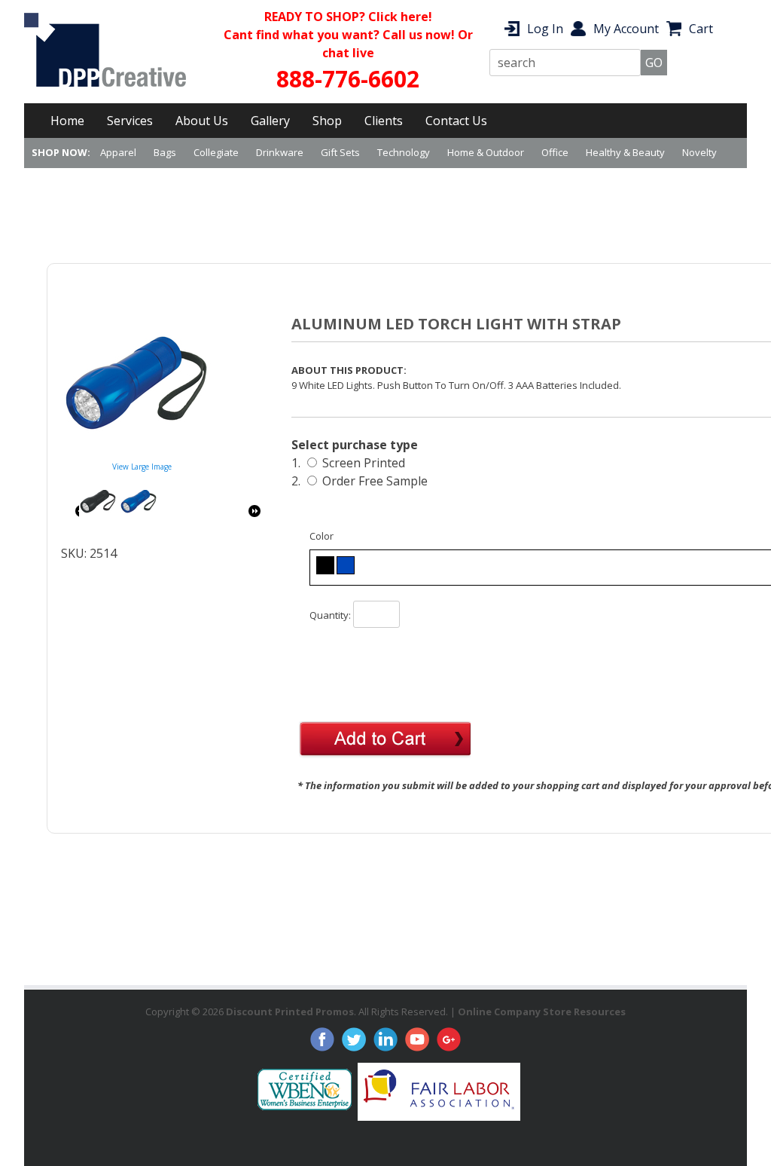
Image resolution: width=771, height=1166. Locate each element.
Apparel (118, 152)
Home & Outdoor (485, 152)
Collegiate (216, 152)
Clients (383, 120)
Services (130, 120)
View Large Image (142, 466)
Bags (165, 152)
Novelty (699, 152)
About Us (201, 120)
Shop (327, 120)
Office (554, 152)
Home (67, 120)
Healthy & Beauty (625, 152)
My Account (626, 28)
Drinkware (279, 152)
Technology (403, 152)
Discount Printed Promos (290, 1011)
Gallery (270, 120)
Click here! (400, 16)
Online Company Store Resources (542, 1011)
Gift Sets (340, 152)
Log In (545, 28)
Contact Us (456, 120)
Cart (701, 28)
